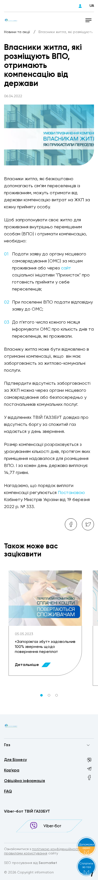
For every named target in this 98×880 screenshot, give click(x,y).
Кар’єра (11, 770)
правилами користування (25, 853)
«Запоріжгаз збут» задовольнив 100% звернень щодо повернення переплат (45, 647)
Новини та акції (17, 32)
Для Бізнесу (15, 760)
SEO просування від (30, 863)
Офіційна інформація (24, 781)
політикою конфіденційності (56, 849)
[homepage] (11, 20)
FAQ (8, 792)
